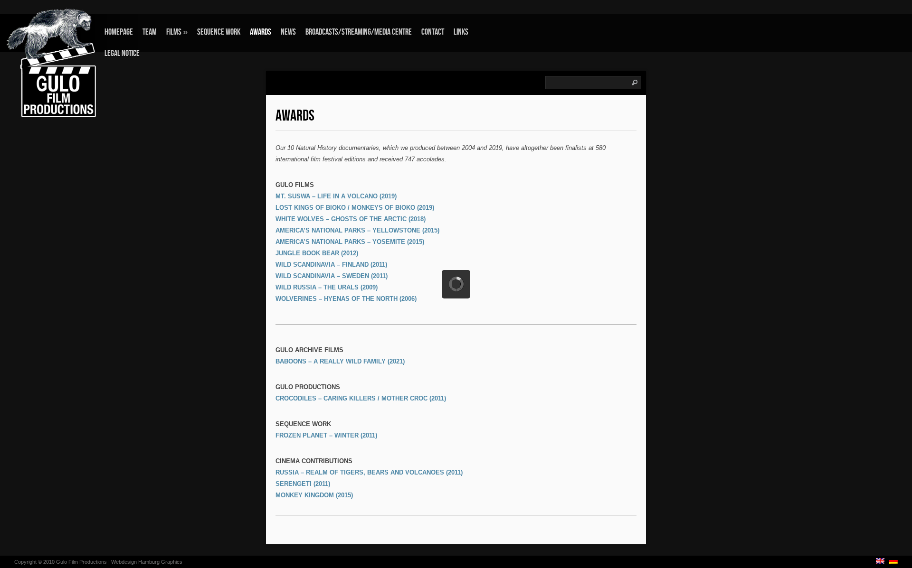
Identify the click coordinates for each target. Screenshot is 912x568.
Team (149, 32)
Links (461, 32)
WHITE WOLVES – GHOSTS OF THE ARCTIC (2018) (351, 219)
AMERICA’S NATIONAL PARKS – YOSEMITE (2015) (350, 241)
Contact (432, 32)
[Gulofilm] (59, 63)
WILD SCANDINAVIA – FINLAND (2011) (331, 264)
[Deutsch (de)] (893, 562)
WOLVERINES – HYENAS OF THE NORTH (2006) (346, 298)
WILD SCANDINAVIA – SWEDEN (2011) (332, 275)
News (288, 32)
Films (177, 32)
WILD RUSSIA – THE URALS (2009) (327, 287)
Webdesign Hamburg (135, 562)
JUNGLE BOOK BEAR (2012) (317, 253)
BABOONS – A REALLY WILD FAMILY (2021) (340, 361)
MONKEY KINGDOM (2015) (314, 495)
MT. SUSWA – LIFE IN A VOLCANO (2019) (336, 196)
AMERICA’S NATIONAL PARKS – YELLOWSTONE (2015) (357, 230)
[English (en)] (880, 562)
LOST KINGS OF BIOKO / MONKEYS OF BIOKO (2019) (355, 207)
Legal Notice (122, 53)
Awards (260, 32)
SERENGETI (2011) (303, 483)
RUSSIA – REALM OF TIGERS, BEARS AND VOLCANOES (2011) (369, 472)
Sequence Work (218, 32)
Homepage (118, 32)
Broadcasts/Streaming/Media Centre (358, 32)
